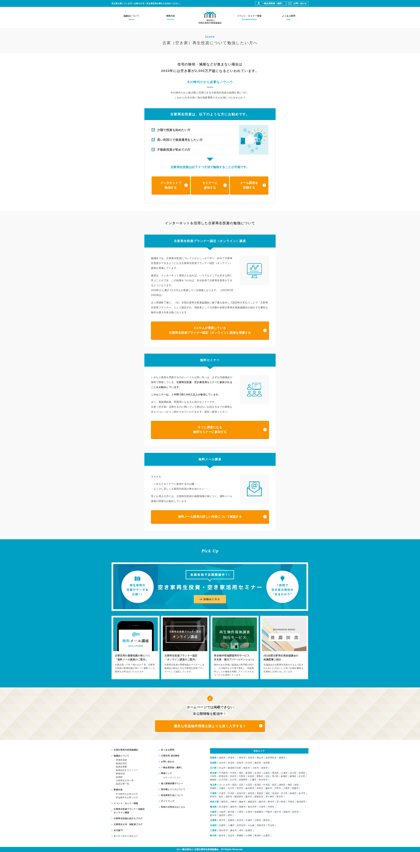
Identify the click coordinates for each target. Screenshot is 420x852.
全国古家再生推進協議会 (126, 750)
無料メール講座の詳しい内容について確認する (210, 516)
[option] (135, 647)
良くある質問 (167, 750)
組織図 (119, 777)
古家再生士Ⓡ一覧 (125, 780)
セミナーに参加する (210, 185)
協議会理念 (121, 763)
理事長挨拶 (121, 760)
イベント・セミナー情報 (249, 18)
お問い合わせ (300, 3)
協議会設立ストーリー (127, 770)
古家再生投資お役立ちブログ (128, 818)
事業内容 (170, 18)
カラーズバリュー (172, 777)
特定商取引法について (172, 795)
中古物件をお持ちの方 (127, 794)
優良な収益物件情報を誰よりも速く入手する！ (210, 726)
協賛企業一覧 (122, 784)
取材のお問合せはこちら (173, 807)
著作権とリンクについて (173, 789)
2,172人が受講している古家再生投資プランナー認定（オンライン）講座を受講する (210, 330)
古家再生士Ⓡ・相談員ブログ (128, 824)
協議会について (131, 18)
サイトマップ (167, 801)
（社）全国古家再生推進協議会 (210, 17)
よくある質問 (288, 18)
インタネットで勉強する (171, 185)
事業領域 (120, 773)
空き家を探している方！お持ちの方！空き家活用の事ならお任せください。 (146, 3)
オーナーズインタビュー (126, 836)
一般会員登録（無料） (273, 3)
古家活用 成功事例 (170, 755)
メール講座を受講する (249, 185)
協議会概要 (121, 766)
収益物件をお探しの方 (127, 797)
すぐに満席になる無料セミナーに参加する (210, 430)
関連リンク (166, 773)
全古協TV (118, 830)
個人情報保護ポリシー (172, 783)
